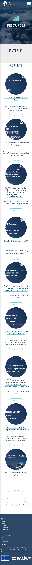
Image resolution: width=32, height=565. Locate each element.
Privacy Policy (6, 541)
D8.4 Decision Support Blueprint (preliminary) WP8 (16, 428)
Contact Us (5, 533)
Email (3, 537)
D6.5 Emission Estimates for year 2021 (16, 144)
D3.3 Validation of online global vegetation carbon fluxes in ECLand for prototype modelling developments (16, 192)
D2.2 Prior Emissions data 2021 (16, 98)
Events (4, 525)
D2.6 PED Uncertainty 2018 (16, 241)
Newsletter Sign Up (7, 535)
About (3, 521)
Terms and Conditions (8, 539)
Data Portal (5, 529)
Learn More (16, 115)
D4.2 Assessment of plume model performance (16, 332)
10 (20, 504)
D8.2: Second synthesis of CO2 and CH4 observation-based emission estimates (16, 288)
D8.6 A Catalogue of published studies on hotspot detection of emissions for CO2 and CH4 (16, 383)
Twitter (4, 544)
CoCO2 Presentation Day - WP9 (16, 474)
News (3, 523)
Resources (5, 527)
